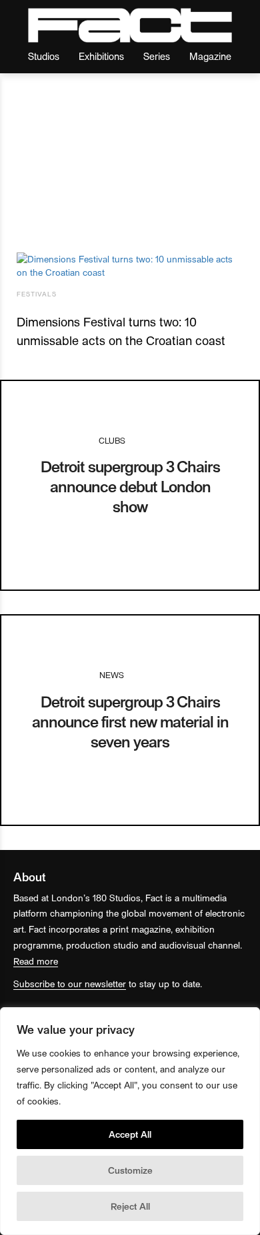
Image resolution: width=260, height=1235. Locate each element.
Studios (43, 55)
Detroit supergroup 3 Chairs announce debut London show (130, 486)
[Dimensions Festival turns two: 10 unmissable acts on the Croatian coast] (130, 265)
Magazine (210, 55)
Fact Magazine (130, 25)
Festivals (37, 294)
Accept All (130, 1134)
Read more (35, 961)
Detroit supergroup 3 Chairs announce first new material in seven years (130, 721)
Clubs (112, 440)
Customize (130, 1170)
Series (156, 55)
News (111, 674)
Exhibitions (101, 55)
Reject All (130, 1206)
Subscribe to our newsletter (69, 983)
